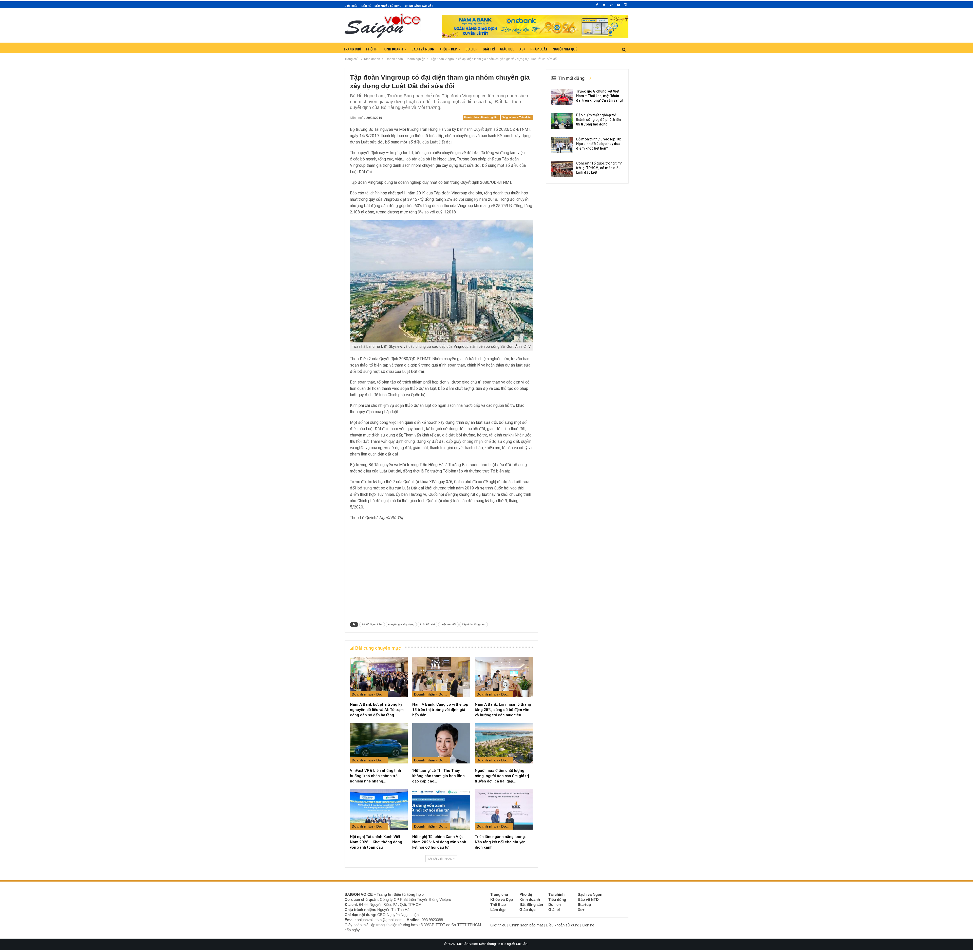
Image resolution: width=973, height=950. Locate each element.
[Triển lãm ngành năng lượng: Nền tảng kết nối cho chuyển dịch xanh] (504, 809)
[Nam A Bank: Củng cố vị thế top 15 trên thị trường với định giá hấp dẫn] (441, 677)
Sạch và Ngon (422, 49)
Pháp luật (539, 49)
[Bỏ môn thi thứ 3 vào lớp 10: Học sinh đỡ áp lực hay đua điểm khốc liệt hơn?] (562, 145)
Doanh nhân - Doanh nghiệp (481, 117)
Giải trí (489, 49)
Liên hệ (366, 6)
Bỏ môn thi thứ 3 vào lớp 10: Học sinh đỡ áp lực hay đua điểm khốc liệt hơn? (598, 143)
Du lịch (471, 49)
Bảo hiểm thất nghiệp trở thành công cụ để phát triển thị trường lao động (598, 119)
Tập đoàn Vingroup (473, 624)
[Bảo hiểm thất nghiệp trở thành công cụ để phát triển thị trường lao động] (562, 121)
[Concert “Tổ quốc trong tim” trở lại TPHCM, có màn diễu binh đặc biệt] (562, 169)
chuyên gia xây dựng (401, 624)
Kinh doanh (393, 49)
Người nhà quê (565, 49)
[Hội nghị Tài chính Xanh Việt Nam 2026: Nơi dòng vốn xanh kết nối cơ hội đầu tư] (441, 809)
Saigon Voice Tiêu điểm (516, 117)
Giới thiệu (351, 6)
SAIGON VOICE (359, 894)
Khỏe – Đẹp (448, 49)
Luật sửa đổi (448, 624)
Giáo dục (507, 49)
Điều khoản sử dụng (388, 6)
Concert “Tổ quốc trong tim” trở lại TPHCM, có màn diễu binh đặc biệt (599, 167)
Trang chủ (352, 49)
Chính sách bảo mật (419, 6)
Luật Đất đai (427, 624)
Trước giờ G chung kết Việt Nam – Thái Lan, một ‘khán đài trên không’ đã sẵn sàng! (599, 95)
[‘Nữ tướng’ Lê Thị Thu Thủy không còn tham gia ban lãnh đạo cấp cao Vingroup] (441, 743)
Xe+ (522, 49)
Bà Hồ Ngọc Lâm (372, 624)
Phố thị (372, 49)
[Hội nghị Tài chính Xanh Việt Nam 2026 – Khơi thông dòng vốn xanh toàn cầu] (379, 809)
